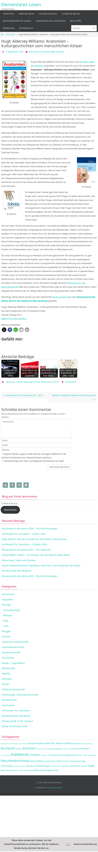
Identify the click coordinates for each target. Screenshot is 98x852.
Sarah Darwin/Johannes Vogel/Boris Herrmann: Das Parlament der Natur (41, 564)
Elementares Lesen (21, 4)
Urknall (84, 764)
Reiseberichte (9, 698)
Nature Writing (36, 759)
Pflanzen (7, 614)
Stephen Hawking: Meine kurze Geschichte (74, 393)
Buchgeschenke (87, 742)
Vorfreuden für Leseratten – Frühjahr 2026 (24, 542)
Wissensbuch (28, 769)
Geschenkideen (82, 747)
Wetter (21, 769)
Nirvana (49, 786)
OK (67, 844)
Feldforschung (41, 747)
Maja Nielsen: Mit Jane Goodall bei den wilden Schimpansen (34, 537)
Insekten (34, 753)
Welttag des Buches (12, 769)
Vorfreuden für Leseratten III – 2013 (24, 393)
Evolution (29, 747)
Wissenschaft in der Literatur (17, 719)
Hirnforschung (5, 754)
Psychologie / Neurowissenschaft (20, 693)
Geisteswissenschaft (13, 645)
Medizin (60, 51)
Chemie (6, 635)
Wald (3, 769)
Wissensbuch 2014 (50, 381)
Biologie (6, 603)
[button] (4, 329)
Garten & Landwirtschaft (15, 640)
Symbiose (66, 764)
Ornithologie (7, 764)
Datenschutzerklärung (85, 844)
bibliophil (31, 742)
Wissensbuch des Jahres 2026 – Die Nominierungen (29, 527)
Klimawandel (54, 753)
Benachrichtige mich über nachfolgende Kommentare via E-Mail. (34, 459)
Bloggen (6, 629)
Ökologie (7, 677)
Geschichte (10, 34)
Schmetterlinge (56, 765)
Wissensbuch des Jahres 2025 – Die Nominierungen (29, 574)
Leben (85, 754)
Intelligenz (44, 754)
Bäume (19, 747)
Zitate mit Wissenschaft (15, 724)
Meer (89, 754)
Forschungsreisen (55, 747)
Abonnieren (10, 508)
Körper (19, 381)
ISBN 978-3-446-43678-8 (13, 318)
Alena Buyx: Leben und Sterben (19, 558)
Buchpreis (8, 747)
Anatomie (10, 381)
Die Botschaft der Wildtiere (16, 569)
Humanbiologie (47, 51)
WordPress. (58, 786)
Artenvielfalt (23, 742)
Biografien (7, 598)
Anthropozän (5, 742)
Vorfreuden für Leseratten (16, 709)
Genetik (71, 747)
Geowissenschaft (11, 651)
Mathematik (8, 666)
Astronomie (8, 592)
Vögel (91, 764)
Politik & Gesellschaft (13, 687)
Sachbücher (8, 703)
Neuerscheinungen (77, 759)
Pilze (5, 619)
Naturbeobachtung (15, 759)
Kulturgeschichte (32, 381)
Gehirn (65, 747)
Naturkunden (50, 759)
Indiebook (20, 753)
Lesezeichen (71, 381)
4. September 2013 (14, 51)
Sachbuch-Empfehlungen (38, 764)
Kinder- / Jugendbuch (13, 661)
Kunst (79, 753)
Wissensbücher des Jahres (16, 714)
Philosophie (17, 765)
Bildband (41, 741)
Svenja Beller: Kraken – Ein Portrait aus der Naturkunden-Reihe (36, 553)
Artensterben (14, 742)
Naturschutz (62, 759)
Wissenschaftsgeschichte (46, 768)
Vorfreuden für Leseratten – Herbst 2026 (23, 532)
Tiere (6, 624)
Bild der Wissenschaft (58, 741)
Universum (75, 764)
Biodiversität (76, 742)
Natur (94, 754)
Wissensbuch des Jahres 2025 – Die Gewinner (26, 548)
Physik (5, 682)
